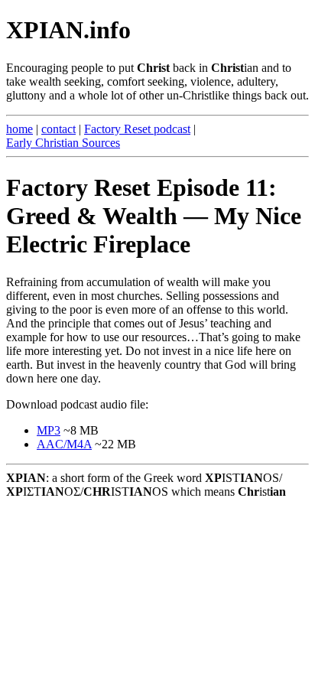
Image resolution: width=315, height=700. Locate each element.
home (19, 128)
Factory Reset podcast (137, 128)
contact (58, 128)
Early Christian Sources (63, 142)
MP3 (48, 430)
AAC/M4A (64, 444)
